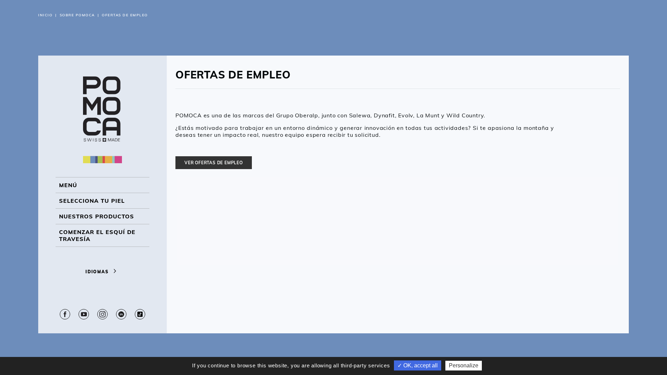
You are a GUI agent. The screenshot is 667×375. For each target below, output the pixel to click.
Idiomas (97, 271)
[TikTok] (140, 314)
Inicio (45, 15)
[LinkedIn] (121, 314)
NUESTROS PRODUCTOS (96, 216)
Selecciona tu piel (92, 200)
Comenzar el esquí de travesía (97, 235)
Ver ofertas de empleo (213, 162)
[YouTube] (84, 314)
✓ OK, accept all (417, 365)
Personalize (463, 365)
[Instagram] (102, 314)
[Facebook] (65, 314)
